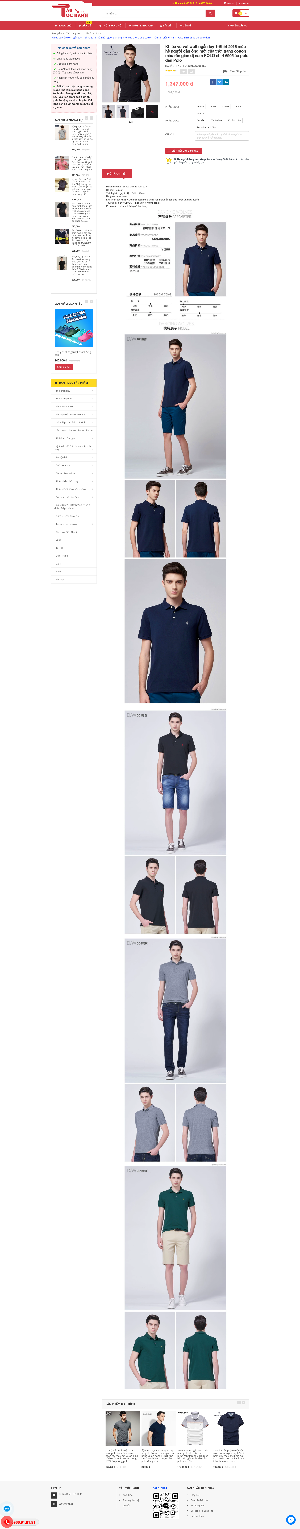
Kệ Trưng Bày (198, 1505)
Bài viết (167, 25)
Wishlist (230, 3)
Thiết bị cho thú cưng (67, 481)
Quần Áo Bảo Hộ (199, 1500)
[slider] (171, 70)
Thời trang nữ (63, 390)
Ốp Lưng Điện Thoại (66, 532)
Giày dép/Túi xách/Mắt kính (71, 422)
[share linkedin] (226, 82)
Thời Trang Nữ (111, 25)
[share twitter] (219, 82)
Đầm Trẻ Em (62, 555)
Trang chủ (64, 25)
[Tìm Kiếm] (210, 13)
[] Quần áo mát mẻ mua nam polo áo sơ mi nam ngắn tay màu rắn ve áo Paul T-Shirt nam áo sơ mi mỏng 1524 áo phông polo (122, 1456)
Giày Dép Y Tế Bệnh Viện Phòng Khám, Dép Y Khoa (72, 506)
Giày (58, 563)
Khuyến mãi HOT (238, 25)
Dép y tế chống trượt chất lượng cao (73, 353)
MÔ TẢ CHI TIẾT (117, 173)
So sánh (245, 3)
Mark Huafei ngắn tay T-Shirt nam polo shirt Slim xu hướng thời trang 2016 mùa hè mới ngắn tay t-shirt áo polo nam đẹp (193, 1456)
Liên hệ (186, 25)
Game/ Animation (65, 473)
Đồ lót (89, 33)
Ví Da (58, 539)
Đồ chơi (60, 579)
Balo (58, 571)
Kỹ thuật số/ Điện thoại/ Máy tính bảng (72, 448)
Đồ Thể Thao (197, 1516)
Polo (98, 33)
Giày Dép (86, 25)
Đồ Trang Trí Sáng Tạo (68, 516)
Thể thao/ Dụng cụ (66, 438)
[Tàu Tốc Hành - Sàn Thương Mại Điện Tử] (71, 10)
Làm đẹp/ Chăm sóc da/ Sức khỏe (74, 430)
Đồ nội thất (62, 457)
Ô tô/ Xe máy (63, 465)
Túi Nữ (59, 547)
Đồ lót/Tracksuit (64, 406)
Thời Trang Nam (142, 25)
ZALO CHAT (160, 1488)
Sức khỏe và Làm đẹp (67, 497)
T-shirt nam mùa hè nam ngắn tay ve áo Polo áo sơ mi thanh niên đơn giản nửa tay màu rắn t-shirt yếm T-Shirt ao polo (82, 163)
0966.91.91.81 (66, 1503)
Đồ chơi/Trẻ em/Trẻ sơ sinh (70, 414)
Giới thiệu (127, 1495)
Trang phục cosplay (66, 524)
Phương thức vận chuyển (131, 1503)
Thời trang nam (73, 33)
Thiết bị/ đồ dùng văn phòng (71, 489)
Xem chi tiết (63, 366)
